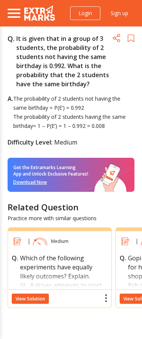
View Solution (30, 298)
